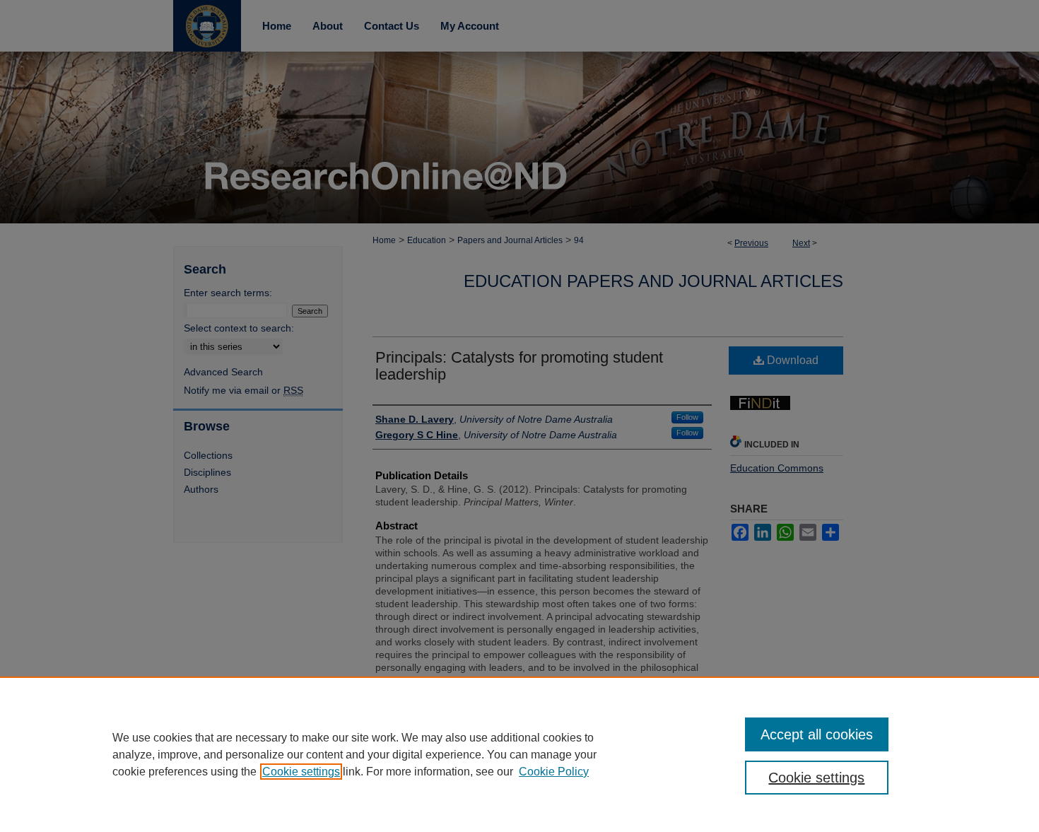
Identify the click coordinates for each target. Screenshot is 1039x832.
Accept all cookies (817, 734)
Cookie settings (301, 772)
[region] (519, 754)
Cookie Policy (554, 772)
